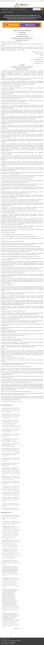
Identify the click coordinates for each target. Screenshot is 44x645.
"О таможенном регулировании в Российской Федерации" (11, 440)
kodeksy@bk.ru (13, 642)
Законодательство (22, 9)
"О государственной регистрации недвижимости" (11, 430)
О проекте (10, 12)
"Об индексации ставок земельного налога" (11, 509)
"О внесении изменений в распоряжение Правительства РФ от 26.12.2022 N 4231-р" (11, 562)
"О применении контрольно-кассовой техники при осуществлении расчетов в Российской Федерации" (11, 410)
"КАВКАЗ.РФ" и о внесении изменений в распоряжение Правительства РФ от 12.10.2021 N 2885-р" (11, 571)
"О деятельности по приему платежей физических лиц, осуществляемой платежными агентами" (11, 416)
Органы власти (4, 12)
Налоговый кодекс (5, 9)
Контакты (41, 0)
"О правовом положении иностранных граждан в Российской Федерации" (11, 450)
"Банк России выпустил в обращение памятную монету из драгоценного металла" (11, 523)
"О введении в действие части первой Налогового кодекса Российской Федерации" (11, 499)
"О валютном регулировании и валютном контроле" (11, 445)
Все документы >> (17, 628)
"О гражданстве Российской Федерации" (11, 483)
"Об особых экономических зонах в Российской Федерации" (11, 478)
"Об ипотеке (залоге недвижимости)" (11, 464)
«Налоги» (19, 640)
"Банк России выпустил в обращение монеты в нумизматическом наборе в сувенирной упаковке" (11, 517)
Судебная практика (13, 9)
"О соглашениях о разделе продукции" (11, 459)
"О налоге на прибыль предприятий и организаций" (11, 505)
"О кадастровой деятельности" (11, 455)
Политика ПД (12, 643)
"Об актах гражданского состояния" (11, 435)
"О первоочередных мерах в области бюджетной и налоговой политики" (11, 494)
